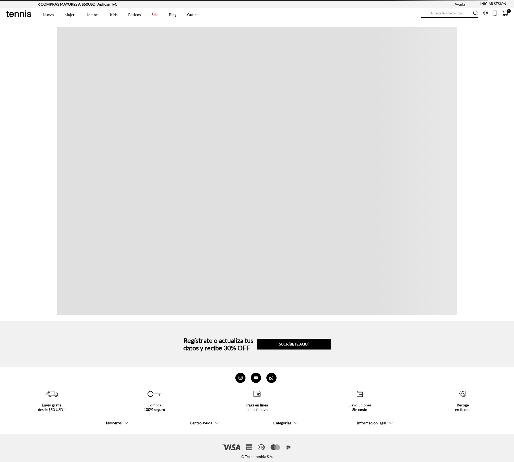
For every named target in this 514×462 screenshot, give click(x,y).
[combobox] (449, 13)
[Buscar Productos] (425, 13)
